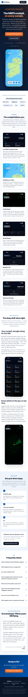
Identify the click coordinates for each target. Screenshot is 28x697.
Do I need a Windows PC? (8, 572)
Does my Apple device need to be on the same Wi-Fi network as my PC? (11, 577)
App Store (23, 2)
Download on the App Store (14, 34)
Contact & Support (15, 683)
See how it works (14, 38)
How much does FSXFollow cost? (10, 595)
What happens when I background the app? (12, 600)
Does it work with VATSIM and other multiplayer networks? (10, 589)
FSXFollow (7, 2)
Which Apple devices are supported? (11, 567)
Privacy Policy (6, 683)
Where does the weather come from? (11, 583)
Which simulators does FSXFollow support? (12, 562)
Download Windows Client (11, 543)
